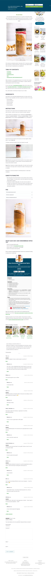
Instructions (9, 73)
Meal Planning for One (25, 565)
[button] (17, 268)
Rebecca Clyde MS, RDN (20, 275)
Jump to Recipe (19, 14)
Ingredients (9, 71)
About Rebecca (39, 23)
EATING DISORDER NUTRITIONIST (38, 83)
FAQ (7, 75)
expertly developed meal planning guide (16, 319)
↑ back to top (25, 557)
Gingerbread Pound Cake (18, 245)
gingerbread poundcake (17, 85)
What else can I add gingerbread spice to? (14, 77)
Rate (23, 271)
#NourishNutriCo (25, 308)
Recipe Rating (8, 524)
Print (16, 271)
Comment (8, 528)
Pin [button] (19, 271)
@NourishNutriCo (18, 308)
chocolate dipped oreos (12, 86)
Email (7, 546)
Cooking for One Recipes (25, 564)
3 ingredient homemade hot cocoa (24, 86)
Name (7, 541)
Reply (7, 361)
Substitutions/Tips (10, 74)
